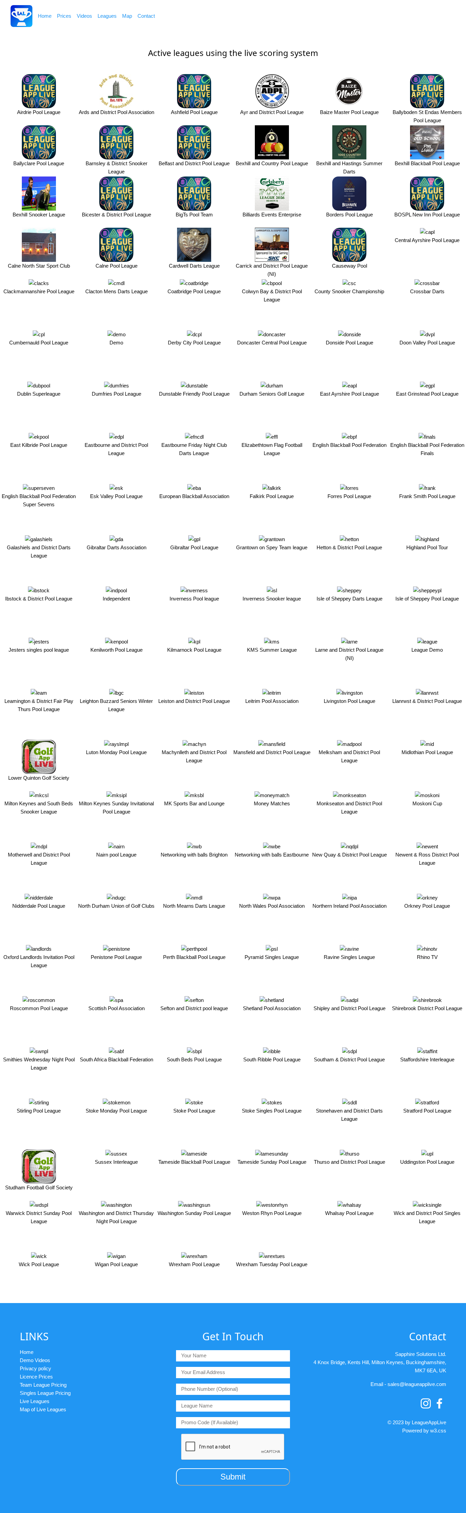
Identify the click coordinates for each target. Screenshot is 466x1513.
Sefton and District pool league (194, 1008)
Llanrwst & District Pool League (427, 701)
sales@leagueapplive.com (417, 1384)
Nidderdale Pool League (38, 906)
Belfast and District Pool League (194, 163)
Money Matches (272, 803)
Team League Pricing (43, 1385)
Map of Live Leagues (43, 1409)
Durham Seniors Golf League (271, 394)
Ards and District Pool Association (116, 112)
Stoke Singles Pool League (272, 1111)
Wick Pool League (39, 1264)
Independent (116, 599)
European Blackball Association (194, 496)
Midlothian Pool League (427, 752)
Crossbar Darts (427, 291)
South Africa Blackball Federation (116, 1059)
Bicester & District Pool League (116, 214)
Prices (64, 16)
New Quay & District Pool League (349, 855)
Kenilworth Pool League (116, 650)
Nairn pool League (116, 855)
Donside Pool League (349, 342)
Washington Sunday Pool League (194, 1213)
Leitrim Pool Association (271, 701)
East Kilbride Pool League (38, 445)
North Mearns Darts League (194, 906)
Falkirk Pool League (272, 496)
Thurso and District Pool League (349, 1162)
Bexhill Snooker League (39, 214)
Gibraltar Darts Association (116, 547)
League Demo (427, 650)
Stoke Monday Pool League (116, 1111)
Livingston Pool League (349, 701)
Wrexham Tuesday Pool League (271, 1264)
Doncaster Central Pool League (272, 342)
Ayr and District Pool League (272, 112)
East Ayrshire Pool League (349, 394)
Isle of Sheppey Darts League (349, 599)
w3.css (438, 1430)
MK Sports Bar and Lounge (194, 803)
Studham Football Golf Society (39, 1187)
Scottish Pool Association (116, 1008)
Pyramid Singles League (272, 957)
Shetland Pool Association (272, 1008)
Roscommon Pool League (39, 1008)
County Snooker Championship (349, 291)
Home (45, 16)
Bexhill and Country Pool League (272, 163)
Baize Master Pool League (349, 112)
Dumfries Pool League (116, 394)
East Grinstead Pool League (427, 394)
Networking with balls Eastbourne (272, 855)
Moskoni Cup (427, 803)
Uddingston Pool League (427, 1162)
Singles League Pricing (45, 1393)
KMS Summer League (272, 650)
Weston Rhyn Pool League (272, 1213)
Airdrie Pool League (38, 112)
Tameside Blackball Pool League (194, 1162)
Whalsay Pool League (349, 1213)
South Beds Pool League (194, 1059)
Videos (84, 16)
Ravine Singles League (349, 957)
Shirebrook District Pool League (427, 1008)
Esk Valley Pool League (116, 496)
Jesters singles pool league (39, 650)
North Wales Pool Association (272, 906)
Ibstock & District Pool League (38, 599)
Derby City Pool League (194, 342)
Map (127, 16)
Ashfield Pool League (194, 112)
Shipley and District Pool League (349, 1008)
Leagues (107, 16)
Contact (146, 16)
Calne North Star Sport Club (39, 266)
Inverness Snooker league (272, 599)
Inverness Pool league (194, 599)
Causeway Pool (349, 266)
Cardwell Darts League (194, 266)
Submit (233, 1476)
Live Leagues (34, 1401)
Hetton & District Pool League (349, 547)
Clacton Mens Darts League (116, 291)
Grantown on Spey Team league (271, 547)
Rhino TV (427, 957)
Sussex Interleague (116, 1162)
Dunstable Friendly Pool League (194, 394)
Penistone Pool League (116, 957)
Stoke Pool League (194, 1111)
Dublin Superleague (38, 394)
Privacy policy (35, 1368)
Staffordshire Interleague (427, 1059)
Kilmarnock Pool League (194, 650)
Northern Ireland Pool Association (349, 906)
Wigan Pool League (116, 1264)
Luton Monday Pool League (116, 752)
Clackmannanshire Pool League (38, 291)
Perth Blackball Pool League (194, 957)
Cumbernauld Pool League (38, 342)
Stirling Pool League (39, 1111)
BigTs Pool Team (194, 214)
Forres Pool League (349, 496)
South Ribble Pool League (272, 1059)
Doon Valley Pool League (427, 342)
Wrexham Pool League (194, 1264)
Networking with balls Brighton (194, 855)
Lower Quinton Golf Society (38, 778)
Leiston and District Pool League (194, 701)
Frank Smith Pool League (427, 496)
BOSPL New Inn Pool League (427, 214)
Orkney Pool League (427, 906)
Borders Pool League (349, 214)
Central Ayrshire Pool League (427, 240)
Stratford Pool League (427, 1111)
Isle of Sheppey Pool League (427, 599)
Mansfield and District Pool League (271, 752)
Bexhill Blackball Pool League (427, 163)
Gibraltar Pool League (194, 547)
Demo (116, 342)
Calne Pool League (116, 266)
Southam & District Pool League (349, 1059)
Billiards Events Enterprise (272, 214)
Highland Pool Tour (427, 547)
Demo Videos (35, 1360)
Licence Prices (36, 1377)
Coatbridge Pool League (194, 291)
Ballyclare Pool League (38, 163)
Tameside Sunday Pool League (271, 1162)
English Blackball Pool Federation (349, 445)
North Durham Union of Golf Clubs (116, 906)
